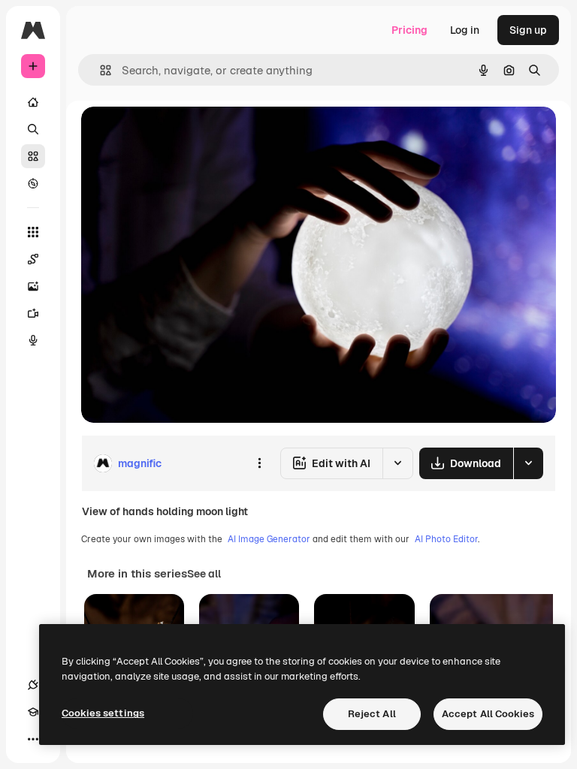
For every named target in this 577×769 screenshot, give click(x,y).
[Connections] (33, 685)
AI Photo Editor (446, 539)
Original (177, 135)
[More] (33, 739)
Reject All (372, 713)
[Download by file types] (528, 463)
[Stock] (33, 156)
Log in (464, 30)
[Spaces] (33, 259)
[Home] (33, 102)
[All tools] (33, 232)
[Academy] (33, 712)
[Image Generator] (33, 286)
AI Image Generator (269, 539)
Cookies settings (103, 713)
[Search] (33, 129)
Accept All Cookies (488, 713)
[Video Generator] (33, 313)
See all (204, 574)
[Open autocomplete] (99, 70)
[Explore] (33, 183)
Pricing (409, 30)
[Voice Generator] (33, 340)
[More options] (259, 463)
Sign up (528, 30)
